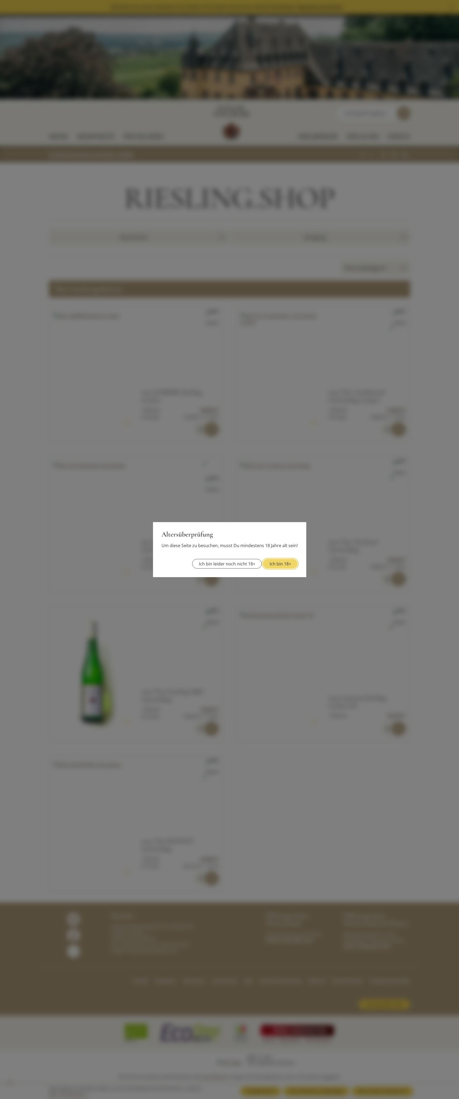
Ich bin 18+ (280, 564)
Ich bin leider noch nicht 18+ (227, 564)
